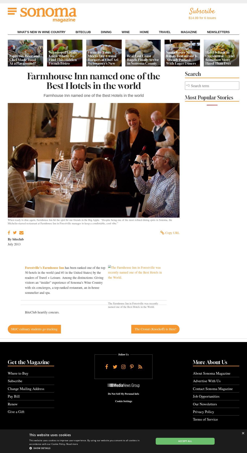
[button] (90, 448)
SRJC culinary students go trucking (34, 329)
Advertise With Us (207, 380)
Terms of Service (205, 419)
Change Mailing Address (26, 388)
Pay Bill (14, 396)
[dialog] (123, 441)
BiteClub (83, 32)
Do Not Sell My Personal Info (123, 394)
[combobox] (212, 85)
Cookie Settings (123, 401)
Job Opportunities (206, 396)
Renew (13, 404)
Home (144, 32)
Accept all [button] (185, 441)
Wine (126, 32)
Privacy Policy (203, 411)
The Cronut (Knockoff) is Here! (155, 329)
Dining (106, 32)
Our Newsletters (205, 404)
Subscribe (15, 380)
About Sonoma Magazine (211, 373)
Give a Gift (16, 411)
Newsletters (218, 32)
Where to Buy (18, 373)
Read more (72, 444)
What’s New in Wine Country (41, 32)
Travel (165, 32)
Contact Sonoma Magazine (213, 388)
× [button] (243, 433)
